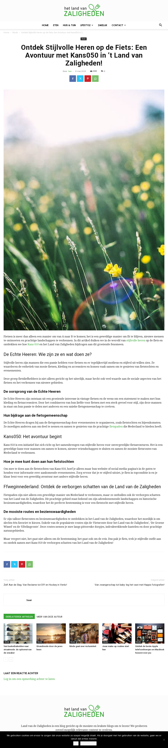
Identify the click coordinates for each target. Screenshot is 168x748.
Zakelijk (102, 25)
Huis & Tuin (69, 25)
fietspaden (116, 426)
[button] (160, 25)
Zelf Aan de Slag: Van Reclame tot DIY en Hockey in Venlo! (35, 584)
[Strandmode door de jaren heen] (51, 633)
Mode (15, 32)
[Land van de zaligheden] (84, 11)
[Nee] (164, 739)
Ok (75, 743)
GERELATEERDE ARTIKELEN (19, 616)
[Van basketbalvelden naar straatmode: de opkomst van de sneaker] (18, 633)
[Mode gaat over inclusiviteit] (84, 633)
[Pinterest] (87, 78)
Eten (55, 25)
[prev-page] (6, 659)
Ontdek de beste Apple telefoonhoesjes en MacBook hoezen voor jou (149, 649)
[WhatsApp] (95, 78)
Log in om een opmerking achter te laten (29, 679)
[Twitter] (80, 78)
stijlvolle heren (135, 340)
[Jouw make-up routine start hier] (116, 633)
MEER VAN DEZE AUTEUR (49, 616)
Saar (70, 71)
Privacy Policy (88, 743)
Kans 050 (33, 344)
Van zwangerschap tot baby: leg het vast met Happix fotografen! (129, 584)
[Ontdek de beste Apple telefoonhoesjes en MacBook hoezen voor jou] (149, 633)
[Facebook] (72, 78)
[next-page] (11, 659)
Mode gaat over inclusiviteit (82, 646)
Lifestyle (85, 25)
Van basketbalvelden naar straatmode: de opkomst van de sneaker (18, 649)
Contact (117, 25)
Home (45, 25)
